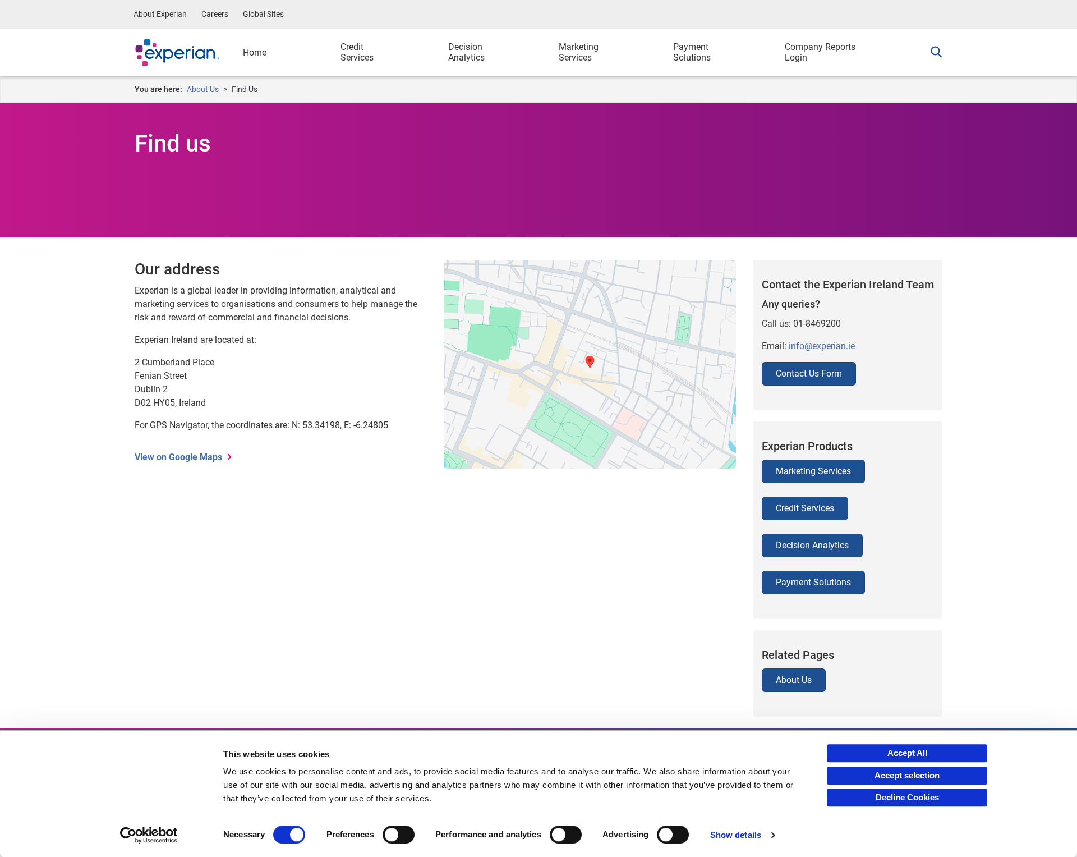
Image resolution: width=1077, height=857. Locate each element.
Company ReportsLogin (820, 52)
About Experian (160, 14)
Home (254, 52)
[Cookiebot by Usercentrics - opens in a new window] (149, 835)
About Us (203, 89)
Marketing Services (813, 471)
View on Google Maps (178, 457)
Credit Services (805, 508)
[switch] (399, 835)
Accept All (907, 753)
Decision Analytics (812, 545)
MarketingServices (579, 52)
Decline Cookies (907, 797)
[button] (933, 52)
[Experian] (186, 52)
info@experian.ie (822, 346)
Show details (735, 835)
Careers (214, 14)
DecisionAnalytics (466, 52)
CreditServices (357, 52)
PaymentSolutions (692, 52)
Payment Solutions (813, 582)
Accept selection (907, 775)
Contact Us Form (809, 373)
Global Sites (263, 14)
